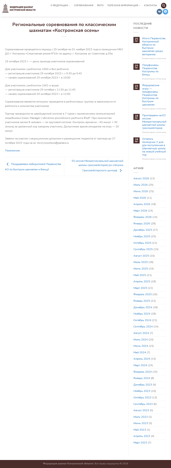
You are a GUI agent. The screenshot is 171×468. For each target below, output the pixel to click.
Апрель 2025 (141, 281)
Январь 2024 (141, 378)
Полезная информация (122, 5)
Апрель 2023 (141, 436)
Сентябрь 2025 (143, 249)
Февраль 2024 (142, 372)
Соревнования (83, 5)
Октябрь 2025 (142, 243)
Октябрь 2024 (142, 320)
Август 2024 (141, 333)
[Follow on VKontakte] (159, 12)
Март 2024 (140, 365)
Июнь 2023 (140, 423)
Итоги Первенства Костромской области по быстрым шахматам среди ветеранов (153, 46)
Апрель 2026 (141, 204)
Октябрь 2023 (142, 397)
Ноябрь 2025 (141, 236)
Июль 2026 (140, 185)
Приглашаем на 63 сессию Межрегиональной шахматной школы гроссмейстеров (154, 122)
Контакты (150, 5)
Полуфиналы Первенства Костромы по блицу (150, 70)
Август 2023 (141, 410)
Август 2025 (141, 256)
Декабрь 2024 (142, 307)
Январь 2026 (141, 223)
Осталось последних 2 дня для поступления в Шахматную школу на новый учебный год (154, 147)
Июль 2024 (140, 339)
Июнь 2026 (140, 191)
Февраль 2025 (142, 294)
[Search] (163, 5)
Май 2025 (139, 275)
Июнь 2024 (140, 346)
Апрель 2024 (141, 359)
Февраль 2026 (142, 217)
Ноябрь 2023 (141, 391)
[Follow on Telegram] (165, 12)
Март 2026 (140, 211)
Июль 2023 (140, 417)
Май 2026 (139, 198)
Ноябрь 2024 (141, 314)
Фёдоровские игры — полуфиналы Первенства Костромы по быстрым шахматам (150, 95)
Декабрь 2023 (142, 385)
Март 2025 (140, 288)
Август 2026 (141, 178)
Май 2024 (139, 352)
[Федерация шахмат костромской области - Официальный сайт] (19, 8)
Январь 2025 (141, 301)
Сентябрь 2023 (143, 404)
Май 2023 (139, 430)
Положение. (12, 150)
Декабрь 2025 (142, 230)
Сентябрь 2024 (143, 326)
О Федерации (59, 5)
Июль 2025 (140, 262)
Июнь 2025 (140, 268)
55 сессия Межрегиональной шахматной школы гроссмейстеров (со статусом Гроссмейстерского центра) (97, 165)
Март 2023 (140, 442)
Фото (100, 5)
